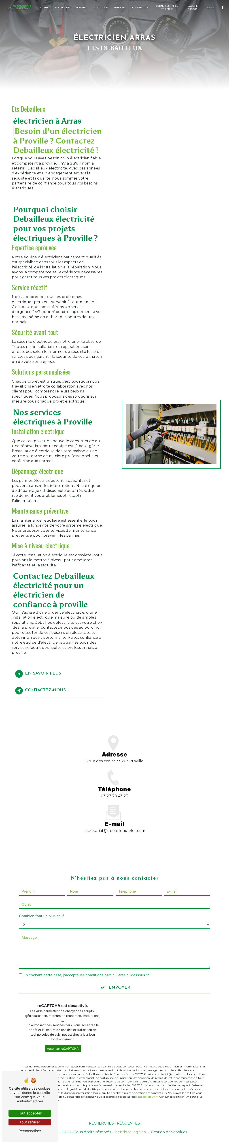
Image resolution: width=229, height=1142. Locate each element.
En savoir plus (43, 673)
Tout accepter (30, 1113)
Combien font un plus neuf (41, 916)
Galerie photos (192, 8)
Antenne (119, 7)
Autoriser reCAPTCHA (62, 1048)
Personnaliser (30, 1131)
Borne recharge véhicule (167, 8)
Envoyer (119, 988)
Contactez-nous (45, 690)
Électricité (62, 7)
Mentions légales (130, 1132)
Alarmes (81, 7)
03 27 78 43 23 (114, 796)
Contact (211, 7)
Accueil (44, 7)
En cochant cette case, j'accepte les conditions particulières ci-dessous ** (86, 975)
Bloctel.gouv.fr (148, 1096)
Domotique (100, 7)
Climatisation (139, 7)
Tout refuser (29, 1122)
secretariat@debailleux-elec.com (114, 831)
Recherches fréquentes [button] (114, 1123)
